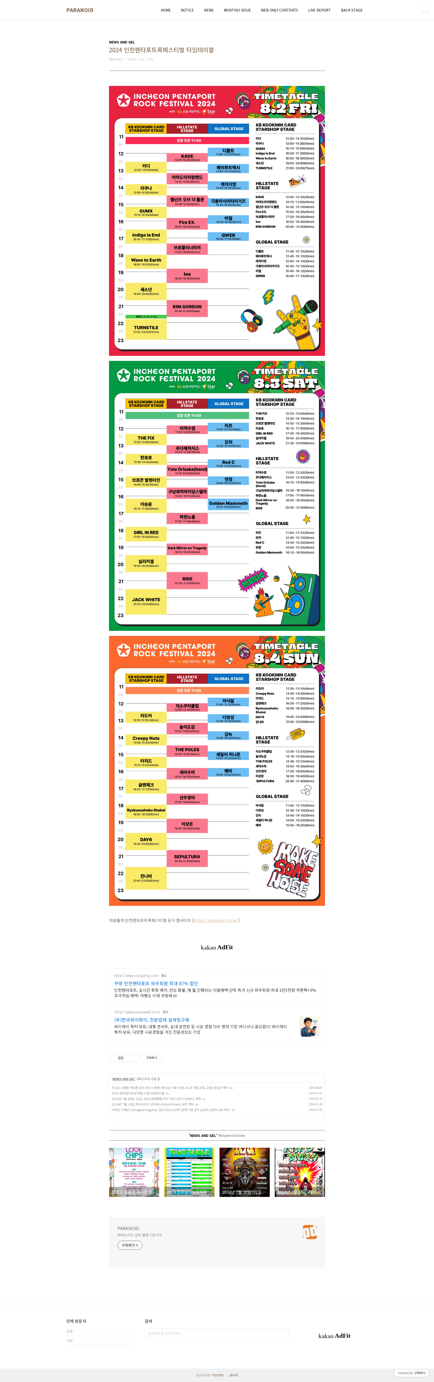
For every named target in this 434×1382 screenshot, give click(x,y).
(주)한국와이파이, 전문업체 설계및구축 (151, 1020)
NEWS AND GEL (124, 1079)
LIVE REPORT (319, 10)
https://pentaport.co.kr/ (215, 920)
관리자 (234, 1375)
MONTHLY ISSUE (237, 10)
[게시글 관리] (134, 1058)
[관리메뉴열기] (425, 9)
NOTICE (187, 10)
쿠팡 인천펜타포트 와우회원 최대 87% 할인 (156, 983)
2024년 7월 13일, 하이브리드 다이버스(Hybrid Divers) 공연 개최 (153, 1104)
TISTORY (218, 1375)
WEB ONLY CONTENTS (279, 10)
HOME (166, 10)
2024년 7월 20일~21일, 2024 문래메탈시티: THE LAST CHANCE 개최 (156, 1098)
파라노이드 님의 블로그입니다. (140, 1234)
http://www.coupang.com (136, 975)
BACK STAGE (352, 10)
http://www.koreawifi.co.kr (137, 1012)
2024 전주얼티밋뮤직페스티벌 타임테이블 (138, 1093)
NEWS (209, 10)
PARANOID (79, 10)
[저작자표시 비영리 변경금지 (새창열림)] (168, 1058)
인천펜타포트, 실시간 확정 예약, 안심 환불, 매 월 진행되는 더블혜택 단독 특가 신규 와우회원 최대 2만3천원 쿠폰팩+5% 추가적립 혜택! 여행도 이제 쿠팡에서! (215, 992)
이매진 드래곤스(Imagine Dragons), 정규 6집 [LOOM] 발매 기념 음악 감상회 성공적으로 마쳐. (171, 1110)
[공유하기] (128, 1058)
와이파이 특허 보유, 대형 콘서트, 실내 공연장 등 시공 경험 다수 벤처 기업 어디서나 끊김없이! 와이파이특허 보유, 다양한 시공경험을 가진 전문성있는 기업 (200, 1029)
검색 (284, 1333)
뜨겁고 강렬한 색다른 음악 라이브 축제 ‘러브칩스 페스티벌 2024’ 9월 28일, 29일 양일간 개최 (170, 1087)
